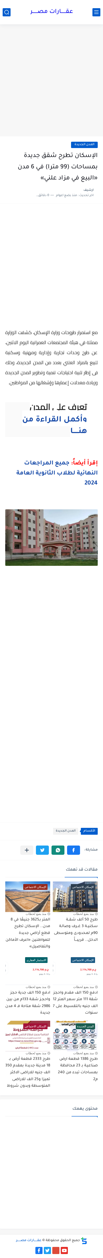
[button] (73, 850)
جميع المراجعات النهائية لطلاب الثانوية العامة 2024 (57, 474)
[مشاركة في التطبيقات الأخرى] (26, 850)
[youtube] (64, 1250)
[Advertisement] (51, 81)
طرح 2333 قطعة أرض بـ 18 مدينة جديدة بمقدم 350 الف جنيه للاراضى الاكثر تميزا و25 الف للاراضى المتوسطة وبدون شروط (27, 1072)
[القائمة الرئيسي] (96, 12)
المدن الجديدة (84, 144)
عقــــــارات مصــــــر (51, 12)
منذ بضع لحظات (83, 914)
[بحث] (7, 12)
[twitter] (47, 1250)
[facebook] (39, 1250)
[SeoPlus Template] (84, 1240)
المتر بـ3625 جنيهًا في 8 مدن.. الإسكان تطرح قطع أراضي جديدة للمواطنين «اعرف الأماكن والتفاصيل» (28, 933)
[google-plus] (55, 1250)
